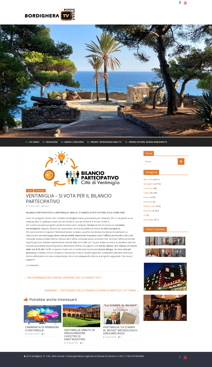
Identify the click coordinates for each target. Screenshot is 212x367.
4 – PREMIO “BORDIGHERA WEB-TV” (104, 142)
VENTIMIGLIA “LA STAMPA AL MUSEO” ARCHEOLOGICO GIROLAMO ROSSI (120, 330)
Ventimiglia (39, 190)
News (29, 190)
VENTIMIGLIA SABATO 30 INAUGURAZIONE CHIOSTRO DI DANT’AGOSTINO (79, 334)
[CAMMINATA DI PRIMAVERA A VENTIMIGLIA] (42, 306)
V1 (144, 215)
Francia (146, 197)
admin (46, 206)
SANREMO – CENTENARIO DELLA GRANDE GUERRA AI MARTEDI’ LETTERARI (92, 290)
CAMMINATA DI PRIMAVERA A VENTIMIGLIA (42, 328)
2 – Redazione (50, 142)
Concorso (148, 188)
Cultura (146, 192)
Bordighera (148, 183)
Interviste (147, 201)
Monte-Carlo (149, 206)
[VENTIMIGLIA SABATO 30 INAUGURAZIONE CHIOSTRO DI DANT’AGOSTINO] (81, 306)
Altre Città (148, 179)
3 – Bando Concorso (72, 142)
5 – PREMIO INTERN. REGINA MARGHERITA (146, 142)
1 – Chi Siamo (32, 142)
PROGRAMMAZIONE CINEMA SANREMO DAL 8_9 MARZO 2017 (63, 277)
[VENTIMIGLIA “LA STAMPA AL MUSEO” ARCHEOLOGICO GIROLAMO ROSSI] (120, 306)
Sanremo (147, 210)
